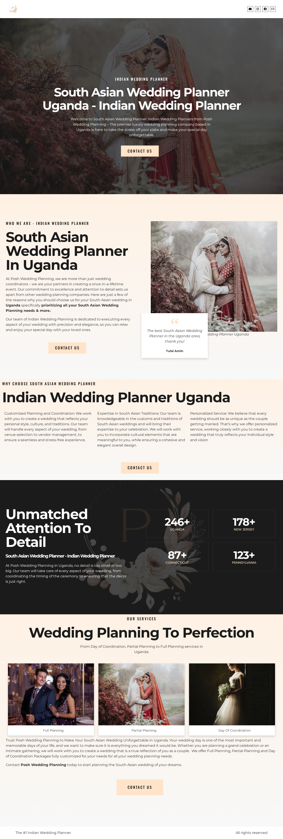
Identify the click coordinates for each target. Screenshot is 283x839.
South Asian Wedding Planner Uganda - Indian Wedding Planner (141, 99)
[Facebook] (265, 9)
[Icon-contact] (273, 9)
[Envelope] (250, 9)
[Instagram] (258, 9)
